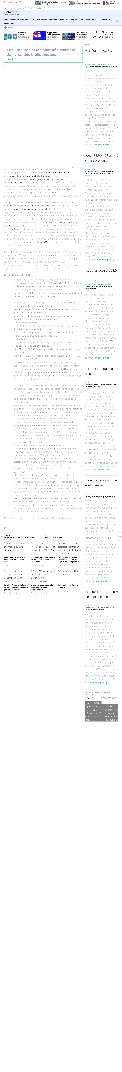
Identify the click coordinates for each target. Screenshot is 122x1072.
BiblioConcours (106, 19)
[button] (86, 709)
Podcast (6, 23)
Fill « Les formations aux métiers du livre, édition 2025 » (14, 559)
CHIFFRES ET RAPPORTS (101, 706)
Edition (95, 64)
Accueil (6, 19)
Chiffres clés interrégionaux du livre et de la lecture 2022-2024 (43, 559)
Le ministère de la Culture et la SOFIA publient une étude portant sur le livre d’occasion (16, 588)
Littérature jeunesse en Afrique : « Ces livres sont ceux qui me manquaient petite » (54, 2)
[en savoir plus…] (102, 144)
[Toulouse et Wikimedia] (120, 536)
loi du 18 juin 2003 (38, 242)
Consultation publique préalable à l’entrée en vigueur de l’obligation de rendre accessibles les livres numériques (70, 561)
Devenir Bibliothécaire (92, 19)
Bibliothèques (53, 19)
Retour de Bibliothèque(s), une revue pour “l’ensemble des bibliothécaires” (88, 2)
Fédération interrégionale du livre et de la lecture (29, 209)
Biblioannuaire (73, 19)
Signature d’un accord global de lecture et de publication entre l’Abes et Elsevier (100, 497)
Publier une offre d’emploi (40, 19)
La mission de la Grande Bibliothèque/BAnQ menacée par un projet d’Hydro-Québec (20, 2)
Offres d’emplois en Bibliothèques (19, 19)
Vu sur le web (64, 19)
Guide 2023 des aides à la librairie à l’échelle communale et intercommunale (42, 588)
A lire (82, 19)
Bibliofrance (10, 59)
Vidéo (12, 23)
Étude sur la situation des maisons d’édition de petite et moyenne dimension (100, 608)
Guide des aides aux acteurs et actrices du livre (109, 36)
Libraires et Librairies (104, 64)
